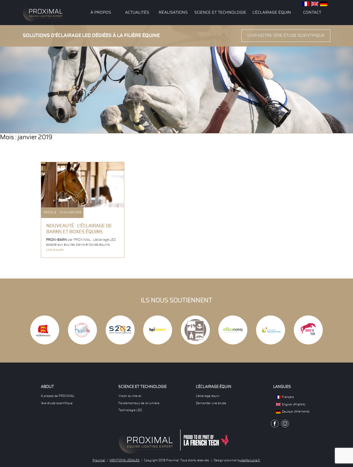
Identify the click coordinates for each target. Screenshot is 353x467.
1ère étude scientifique (57, 403)
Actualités (137, 12)
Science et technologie (220, 12)
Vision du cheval (129, 395)
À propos (100, 12)
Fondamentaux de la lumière (138, 403)
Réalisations (173, 12)
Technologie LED (130, 410)
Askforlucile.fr (250, 460)
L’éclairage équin (271, 12)
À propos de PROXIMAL (57, 395)
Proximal (99, 460)
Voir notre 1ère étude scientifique (286, 35)
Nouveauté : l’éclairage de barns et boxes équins (79, 229)
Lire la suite (55, 250)
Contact (312, 12)
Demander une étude (211, 403)
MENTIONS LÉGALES (125, 460)
